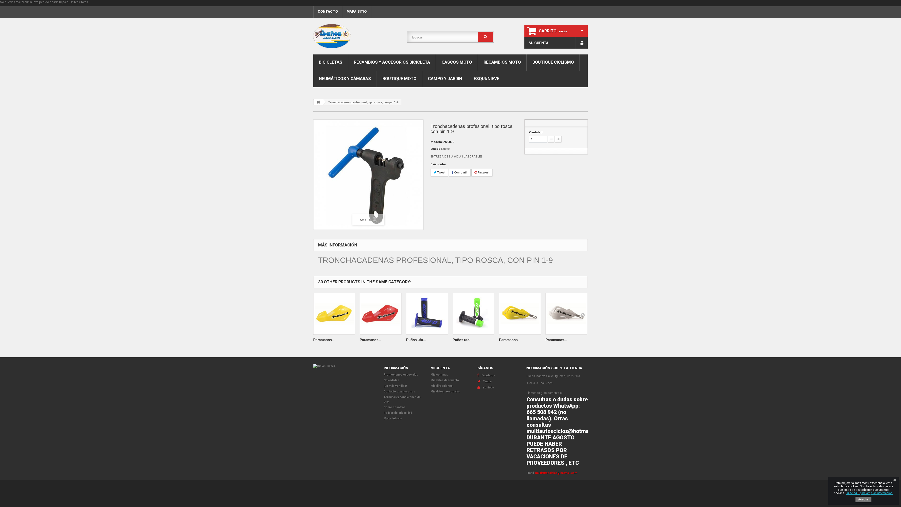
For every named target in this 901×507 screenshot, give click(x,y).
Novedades (391, 380)
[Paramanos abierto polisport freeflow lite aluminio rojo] (380, 314)
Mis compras (439, 374)
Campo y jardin (445, 78)
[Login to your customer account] (582, 43)
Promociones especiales (401, 374)
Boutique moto (399, 78)
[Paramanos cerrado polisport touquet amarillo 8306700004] (520, 314)
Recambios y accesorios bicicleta (392, 62)
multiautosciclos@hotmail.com (556, 473)
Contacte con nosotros (399, 391)
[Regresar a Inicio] (318, 102)
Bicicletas (330, 62)
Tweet (440, 172)
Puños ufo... (416, 340)
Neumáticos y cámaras (345, 78)
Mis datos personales (445, 391)
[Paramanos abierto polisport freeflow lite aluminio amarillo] (334, 314)
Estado (435, 148)
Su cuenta (539, 43)
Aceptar (863, 499)
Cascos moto (457, 62)
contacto (328, 11)
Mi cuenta (440, 368)
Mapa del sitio (393, 418)
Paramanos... (324, 340)
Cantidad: (536, 132)
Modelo (436, 142)
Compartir (461, 172)
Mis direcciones (442, 386)
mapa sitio (357, 11)
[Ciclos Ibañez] (345, 366)
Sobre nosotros (394, 407)
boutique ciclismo (553, 62)
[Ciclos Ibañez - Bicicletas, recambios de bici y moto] (356, 36)
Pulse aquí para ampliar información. (869, 493)
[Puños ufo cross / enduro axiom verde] (473, 314)
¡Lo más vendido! (395, 386)
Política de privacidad (398, 413)
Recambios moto (502, 62)
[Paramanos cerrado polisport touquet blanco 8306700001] (566, 314)
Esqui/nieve (486, 78)
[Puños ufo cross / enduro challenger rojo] (427, 314)
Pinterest (483, 172)
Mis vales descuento (445, 380)
